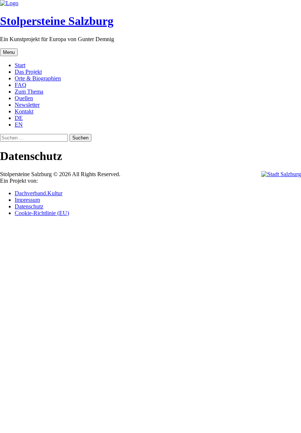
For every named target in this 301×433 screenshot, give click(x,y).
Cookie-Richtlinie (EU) (42, 213)
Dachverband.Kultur (38, 193)
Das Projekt (28, 72)
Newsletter (27, 105)
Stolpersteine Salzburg (56, 21)
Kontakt (24, 111)
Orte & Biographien (38, 78)
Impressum (27, 200)
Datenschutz (29, 206)
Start (20, 65)
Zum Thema (29, 91)
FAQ (20, 85)
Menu (9, 52)
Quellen (24, 98)
